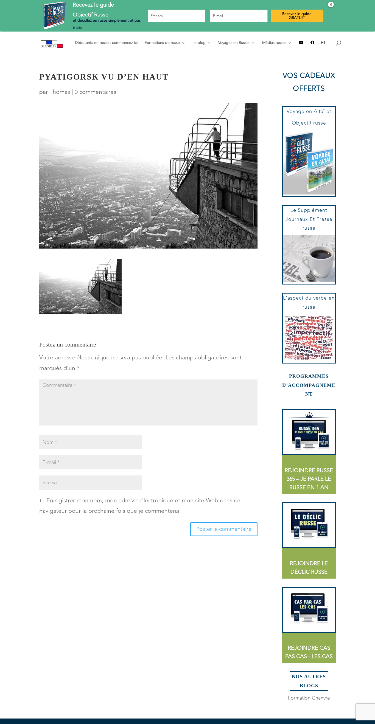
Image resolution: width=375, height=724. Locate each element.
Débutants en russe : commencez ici (106, 43)
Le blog (199, 43)
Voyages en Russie (234, 43)
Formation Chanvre (309, 698)
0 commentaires (95, 92)
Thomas (59, 92)
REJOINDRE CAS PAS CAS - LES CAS (309, 652)
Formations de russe (162, 43)
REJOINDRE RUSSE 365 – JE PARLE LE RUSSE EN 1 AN (309, 479)
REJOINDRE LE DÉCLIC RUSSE (309, 567)
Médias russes (274, 43)
